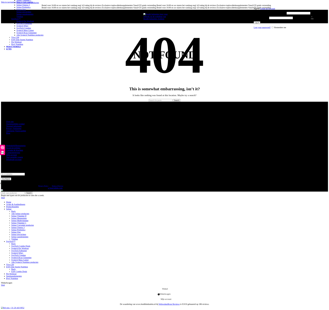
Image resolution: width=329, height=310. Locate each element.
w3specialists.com (55, 188)
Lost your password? (262, 27)
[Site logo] (156, 19)
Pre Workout (16, 42)
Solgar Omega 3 (23, 5)
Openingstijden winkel (15, 124)
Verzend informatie (14, 126)
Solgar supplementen (24, 14)
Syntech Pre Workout (25, 21)
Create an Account (267, 8)
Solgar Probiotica (23, 7)
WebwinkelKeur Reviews (169, 304)
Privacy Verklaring (13, 128)
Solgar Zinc (21, 9)
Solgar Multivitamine (19, 220)
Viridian (19, 16)
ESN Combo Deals (19, 271)
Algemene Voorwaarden (16, 131)
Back (13, 211)
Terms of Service (57, 186)
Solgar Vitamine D (18, 216)
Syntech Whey (22, 26)
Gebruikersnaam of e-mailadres (270, 13)
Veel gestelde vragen (14, 157)
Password (261, 18)
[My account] (282, 4)
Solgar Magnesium (19, 218)
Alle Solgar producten (20, 214)
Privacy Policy (43, 186)
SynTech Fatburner (24, 23)
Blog (8, 133)
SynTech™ (16, 19)
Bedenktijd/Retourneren (16, 146)
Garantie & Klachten (14, 150)
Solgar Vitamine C (18, 223)
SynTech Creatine (23, 28)
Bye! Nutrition (17, 44)
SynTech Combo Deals (20, 246)
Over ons (10, 121)
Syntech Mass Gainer (25, 30)
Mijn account (11, 155)
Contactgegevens (13, 152)
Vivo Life (15, 37)
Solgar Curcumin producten (27, 3)
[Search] (252, 16)
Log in (257, 23)
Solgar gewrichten (23, 12)
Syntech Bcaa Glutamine (26, 33)
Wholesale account (13, 159)
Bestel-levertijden (13, 148)
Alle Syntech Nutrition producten (29, 35)
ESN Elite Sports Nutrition (22, 40)
